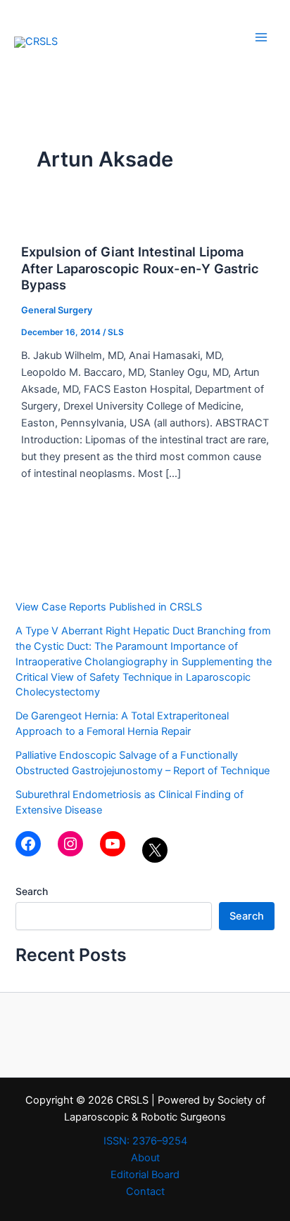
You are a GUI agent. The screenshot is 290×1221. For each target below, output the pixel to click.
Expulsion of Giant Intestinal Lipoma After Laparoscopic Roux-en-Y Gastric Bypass (140, 268)
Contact (145, 1191)
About (145, 1157)
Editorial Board (145, 1174)
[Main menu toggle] (261, 37)
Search (31, 891)
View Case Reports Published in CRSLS (108, 607)
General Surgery (56, 310)
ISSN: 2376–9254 (145, 1141)
